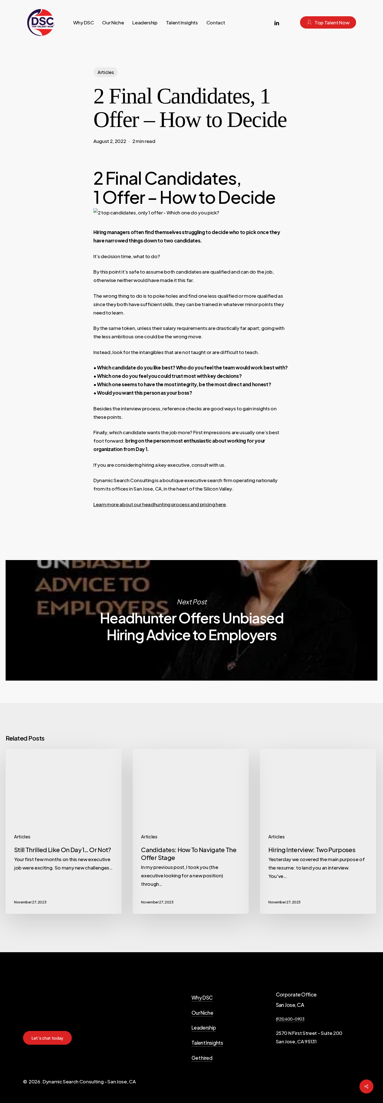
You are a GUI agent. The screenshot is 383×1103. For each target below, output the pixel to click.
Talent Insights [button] (207, 1043)
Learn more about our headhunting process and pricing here (159, 504)
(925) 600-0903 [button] (290, 1019)
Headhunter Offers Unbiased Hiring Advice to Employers (191, 620)
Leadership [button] (204, 1028)
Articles (106, 72)
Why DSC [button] (202, 998)
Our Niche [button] (202, 1013)
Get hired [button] (202, 1058)
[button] (47, 1038)
